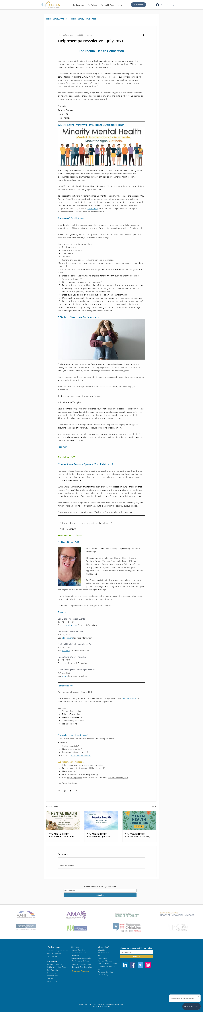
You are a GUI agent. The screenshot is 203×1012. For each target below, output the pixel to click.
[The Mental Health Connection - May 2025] (139, 820)
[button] (153, 19)
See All (154, 806)
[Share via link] (76, 790)
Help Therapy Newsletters (83, 18)
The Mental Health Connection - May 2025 (137, 835)
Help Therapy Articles (56, 18)
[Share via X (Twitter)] (65, 790)
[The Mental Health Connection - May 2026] (63, 820)
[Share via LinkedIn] (70, 790)
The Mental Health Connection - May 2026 (61, 835)
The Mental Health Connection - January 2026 (99, 835)
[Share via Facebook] (59, 790)
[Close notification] (198, 997)
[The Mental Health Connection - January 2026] (101, 820)
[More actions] (143, 34)
